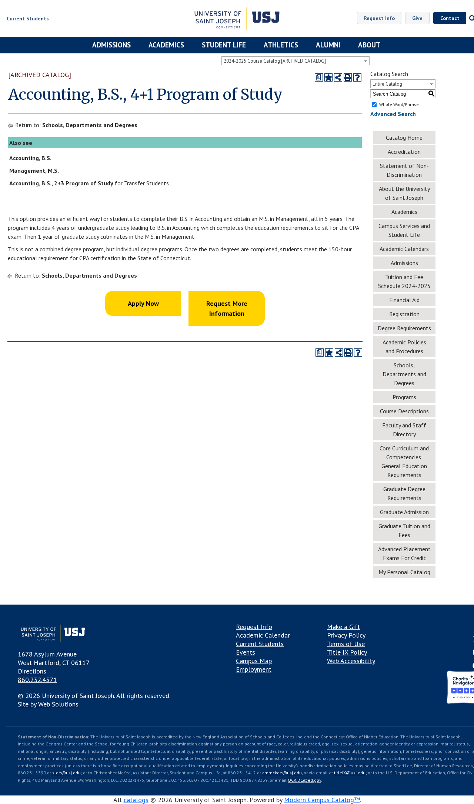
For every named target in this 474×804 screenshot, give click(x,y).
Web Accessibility (351, 660)
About (369, 44)
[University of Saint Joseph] (237, 19)
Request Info (379, 18)
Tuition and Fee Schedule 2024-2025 (404, 281)
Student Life (224, 44)
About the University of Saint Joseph (404, 193)
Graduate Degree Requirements (404, 493)
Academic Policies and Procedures (404, 346)
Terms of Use (346, 643)
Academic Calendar (263, 635)
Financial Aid (404, 300)
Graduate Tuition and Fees (404, 530)
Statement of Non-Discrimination (404, 170)
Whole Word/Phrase (399, 104)
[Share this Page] (338, 77)
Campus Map (254, 660)
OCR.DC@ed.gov (304, 780)
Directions (32, 671)
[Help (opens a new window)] (357, 77)
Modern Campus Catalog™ (322, 799)
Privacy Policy (346, 635)
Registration (404, 314)
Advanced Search (393, 114)
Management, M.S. (34, 170)
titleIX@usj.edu (349, 772)
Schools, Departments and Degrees (89, 125)
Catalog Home (404, 137)
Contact (450, 18)
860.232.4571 (37, 679)
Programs (404, 397)
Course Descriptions (404, 411)
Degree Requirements (404, 328)
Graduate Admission (404, 512)
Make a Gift (343, 626)
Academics (166, 44)
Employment (253, 669)
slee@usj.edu (66, 772)
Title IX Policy (347, 652)
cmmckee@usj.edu (282, 772)
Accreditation (404, 151)
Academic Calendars (404, 248)
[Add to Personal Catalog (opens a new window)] (328, 77)
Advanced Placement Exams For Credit (404, 553)
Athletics (281, 44)
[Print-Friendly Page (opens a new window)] (348, 77)
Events (245, 652)
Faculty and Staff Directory (404, 429)
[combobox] (295, 60)
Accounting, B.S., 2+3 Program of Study (61, 183)
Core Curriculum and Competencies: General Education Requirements (404, 461)
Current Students (260, 643)
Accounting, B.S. (30, 158)
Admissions (111, 44)
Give (417, 18)
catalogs (136, 799)
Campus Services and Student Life (404, 230)
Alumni (328, 44)
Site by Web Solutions (48, 704)
